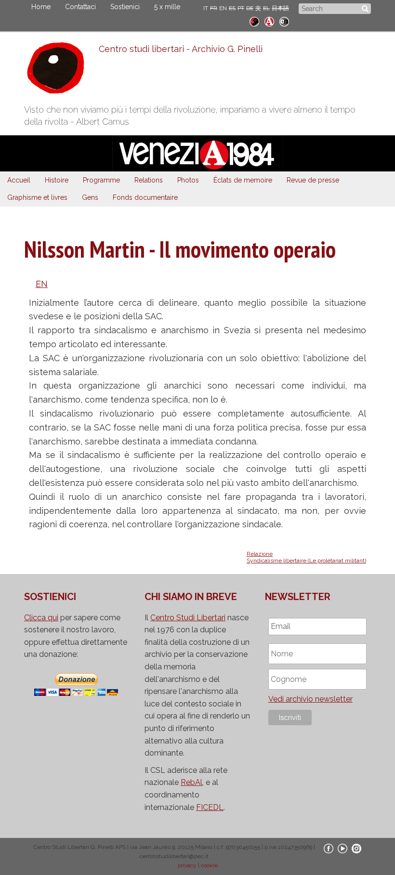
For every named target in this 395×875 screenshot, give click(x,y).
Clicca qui (41, 617)
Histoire (56, 180)
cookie (209, 865)
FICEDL (210, 807)
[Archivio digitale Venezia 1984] (269, 20)
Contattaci (80, 7)
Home (41, 7)
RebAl (191, 782)
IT (205, 8)
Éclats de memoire (242, 180)
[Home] (61, 70)
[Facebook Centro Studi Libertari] (328, 848)
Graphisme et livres (37, 197)
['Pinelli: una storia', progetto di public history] (254, 20)
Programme (101, 180)
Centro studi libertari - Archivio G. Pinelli (181, 49)
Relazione (260, 553)
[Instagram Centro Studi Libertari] (356, 848)
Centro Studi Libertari (187, 617)
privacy (187, 865)
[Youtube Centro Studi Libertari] (342, 848)
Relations (148, 180)
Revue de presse (313, 180)
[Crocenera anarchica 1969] (284, 20)
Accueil (18, 180)
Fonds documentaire (145, 197)
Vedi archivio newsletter (310, 699)
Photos (188, 180)
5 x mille (167, 7)
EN (223, 8)
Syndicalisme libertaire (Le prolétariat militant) (306, 560)
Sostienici (125, 7)
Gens (90, 197)
